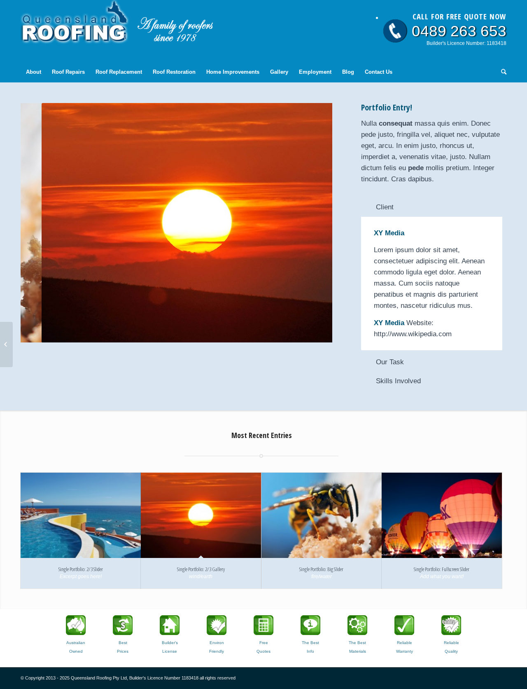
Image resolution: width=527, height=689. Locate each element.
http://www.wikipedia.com (413, 334)
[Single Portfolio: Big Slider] (321, 515)
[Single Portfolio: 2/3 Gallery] (201, 515)
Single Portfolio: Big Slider (321, 569)
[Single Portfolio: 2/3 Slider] (81, 515)
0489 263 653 (459, 31)
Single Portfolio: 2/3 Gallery (201, 569)
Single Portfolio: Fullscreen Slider (441, 569)
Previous (39, 223)
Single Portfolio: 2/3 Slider (80, 569)
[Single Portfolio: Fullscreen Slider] (442, 515)
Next (313, 223)
